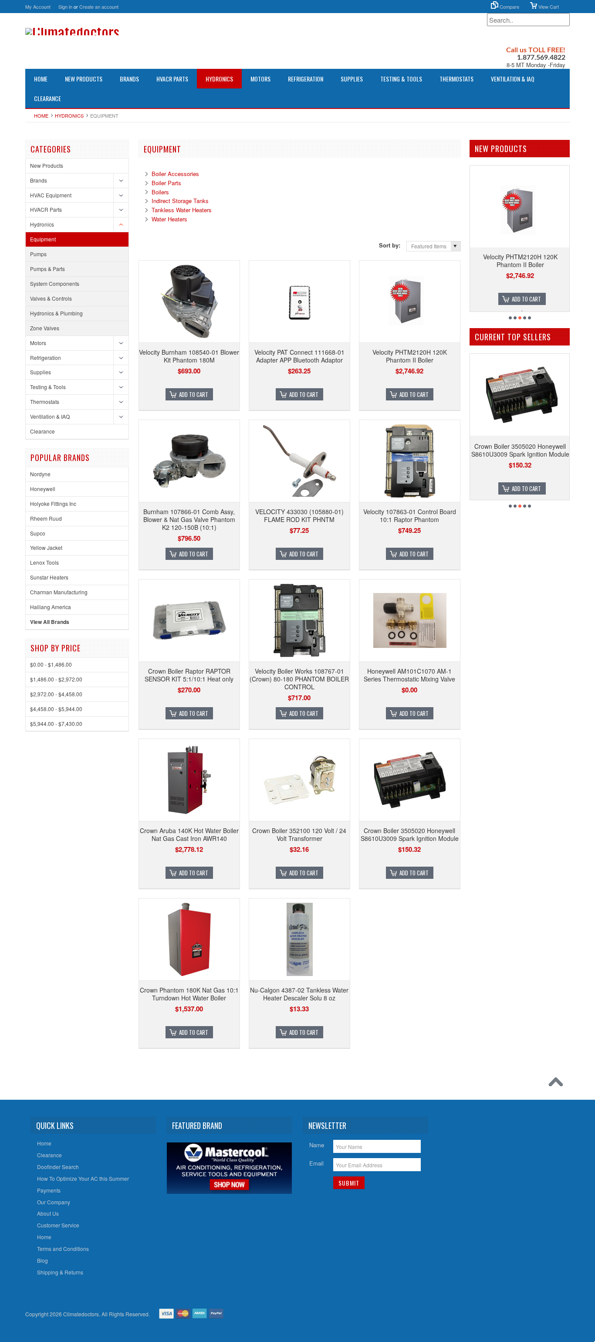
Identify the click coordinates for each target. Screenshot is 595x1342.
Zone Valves (44, 328)
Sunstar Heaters (49, 577)
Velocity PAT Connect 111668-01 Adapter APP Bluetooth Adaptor (299, 356)
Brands (129, 78)
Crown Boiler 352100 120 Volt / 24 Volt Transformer (299, 834)
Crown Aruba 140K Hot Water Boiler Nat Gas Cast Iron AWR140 (189, 834)
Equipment (43, 239)
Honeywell (42, 488)
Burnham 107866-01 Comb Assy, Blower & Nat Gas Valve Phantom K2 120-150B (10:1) (189, 519)
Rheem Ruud (46, 518)
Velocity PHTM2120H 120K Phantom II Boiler (409, 356)
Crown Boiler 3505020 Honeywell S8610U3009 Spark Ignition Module (410, 834)
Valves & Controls (51, 298)
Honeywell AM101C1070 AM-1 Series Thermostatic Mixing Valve (409, 675)
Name (316, 1145)
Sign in (65, 6)
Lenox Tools (44, 562)
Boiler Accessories (175, 173)
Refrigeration (305, 78)
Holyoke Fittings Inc (53, 503)
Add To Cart (193, 394)
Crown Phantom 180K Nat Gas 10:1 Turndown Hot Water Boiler (189, 994)
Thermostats (456, 78)
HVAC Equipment (50, 195)
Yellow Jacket (46, 547)
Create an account (98, 6)
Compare (508, 6)
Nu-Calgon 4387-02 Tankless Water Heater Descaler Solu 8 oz (299, 994)
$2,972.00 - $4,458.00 (56, 694)
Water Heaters (169, 219)
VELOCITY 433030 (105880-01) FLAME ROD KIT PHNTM (299, 515)
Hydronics (219, 78)
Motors (260, 78)
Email (316, 1163)
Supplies (352, 78)
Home (41, 115)
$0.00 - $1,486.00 (51, 664)
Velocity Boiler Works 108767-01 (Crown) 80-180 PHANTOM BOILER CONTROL (299, 679)
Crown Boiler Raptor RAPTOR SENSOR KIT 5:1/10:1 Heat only (189, 675)
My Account (38, 6)
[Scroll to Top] (558, 1084)
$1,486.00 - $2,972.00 (56, 679)
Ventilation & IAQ (512, 78)
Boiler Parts (166, 183)
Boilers (160, 192)
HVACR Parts (172, 78)
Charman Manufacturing (59, 592)
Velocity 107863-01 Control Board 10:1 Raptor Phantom (409, 515)
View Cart (548, 6)
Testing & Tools (401, 78)
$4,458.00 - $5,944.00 (56, 708)
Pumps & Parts (47, 268)
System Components (54, 283)
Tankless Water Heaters (182, 210)
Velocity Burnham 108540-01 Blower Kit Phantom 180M (189, 356)
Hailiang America (50, 606)
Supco (37, 533)
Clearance (47, 98)
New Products (83, 78)
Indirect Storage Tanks (180, 201)
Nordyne (40, 474)
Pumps (38, 254)
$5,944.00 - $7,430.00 (56, 723)
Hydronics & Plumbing (56, 313)
